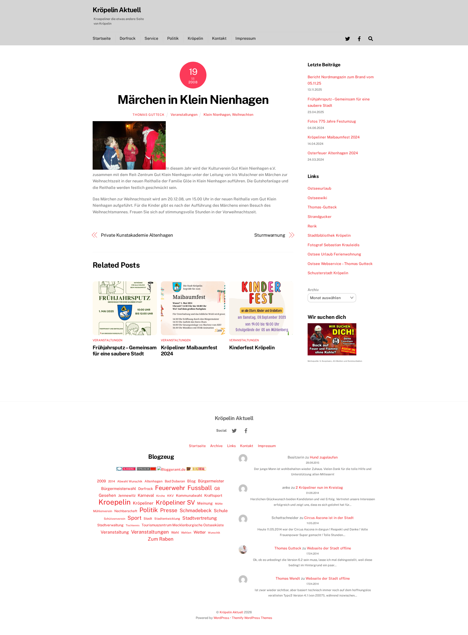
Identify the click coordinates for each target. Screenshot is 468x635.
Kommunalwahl (189, 495)
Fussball (199, 488)
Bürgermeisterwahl (118, 488)
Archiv (313, 290)
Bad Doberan (175, 481)
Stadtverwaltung (110, 525)
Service (151, 38)
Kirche (160, 496)
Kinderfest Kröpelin (251, 347)
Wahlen (186, 532)
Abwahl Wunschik (129, 481)
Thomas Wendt (288, 578)
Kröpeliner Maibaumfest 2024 (334, 137)
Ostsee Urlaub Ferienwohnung (334, 254)
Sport (134, 518)
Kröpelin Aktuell (231, 612)
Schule (221, 510)
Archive (216, 446)
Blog (191, 481)
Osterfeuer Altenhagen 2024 (333, 153)
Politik (173, 38)
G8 (217, 488)
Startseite (102, 38)
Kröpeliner (143, 503)
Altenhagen (154, 481)
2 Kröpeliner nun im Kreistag (319, 487)
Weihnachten (242, 114)
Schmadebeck (196, 510)
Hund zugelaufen (324, 457)
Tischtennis (132, 525)
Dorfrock (128, 38)
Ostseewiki (317, 198)
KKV (170, 496)
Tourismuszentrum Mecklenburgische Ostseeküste (183, 525)
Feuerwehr (170, 488)
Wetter (200, 532)
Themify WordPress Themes (252, 618)
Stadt (148, 518)
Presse (168, 510)
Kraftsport (213, 495)
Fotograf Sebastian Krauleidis (334, 245)
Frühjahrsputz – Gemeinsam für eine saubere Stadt (124, 350)
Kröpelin (195, 38)
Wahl (175, 532)
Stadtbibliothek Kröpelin (329, 235)
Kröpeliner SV (175, 502)
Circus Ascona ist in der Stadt (329, 518)
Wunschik (214, 532)
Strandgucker (320, 217)
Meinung (205, 503)
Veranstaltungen (184, 114)
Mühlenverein (102, 511)
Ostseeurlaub (319, 188)
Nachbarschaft (125, 511)
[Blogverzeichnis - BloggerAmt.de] (171, 469)
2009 (101, 481)
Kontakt (219, 38)
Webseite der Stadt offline (329, 548)
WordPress (221, 618)
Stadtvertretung (199, 518)
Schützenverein (114, 518)
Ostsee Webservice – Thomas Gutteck (340, 264)
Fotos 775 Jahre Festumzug (332, 121)
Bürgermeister (211, 481)
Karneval (146, 495)
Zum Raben (160, 539)
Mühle (219, 503)
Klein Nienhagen (217, 114)
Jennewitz (127, 495)
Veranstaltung (115, 532)
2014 (111, 481)
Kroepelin (114, 502)
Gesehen (107, 495)
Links (231, 446)
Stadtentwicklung (167, 518)
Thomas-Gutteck (322, 207)
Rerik (312, 226)
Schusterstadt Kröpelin (328, 273)
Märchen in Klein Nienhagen (193, 99)
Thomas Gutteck (148, 115)
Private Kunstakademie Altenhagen (137, 235)
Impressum (245, 38)
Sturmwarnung (269, 235)
